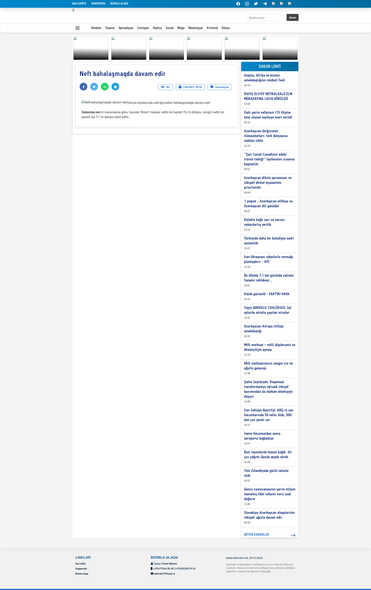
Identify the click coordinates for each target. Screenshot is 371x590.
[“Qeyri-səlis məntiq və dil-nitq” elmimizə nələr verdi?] (242, 47)
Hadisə (157, 28)
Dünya (226, 28)
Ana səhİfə (79, 3)
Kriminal (212, 28)
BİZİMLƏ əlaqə (119, 3)
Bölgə (181, 28)
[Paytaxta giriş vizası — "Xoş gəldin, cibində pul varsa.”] (166, 47)
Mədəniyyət (195, 28)
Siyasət (110, 28)
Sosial (170, 28)
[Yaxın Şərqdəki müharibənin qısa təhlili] (90, 47)
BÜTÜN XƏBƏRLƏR (256, 535)
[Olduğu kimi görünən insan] (128, 47)
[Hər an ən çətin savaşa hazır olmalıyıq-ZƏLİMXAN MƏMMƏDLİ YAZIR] (204, 47)
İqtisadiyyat (126, 28)
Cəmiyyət (143, 28)
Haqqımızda (98, 3)
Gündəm (96, 28)
